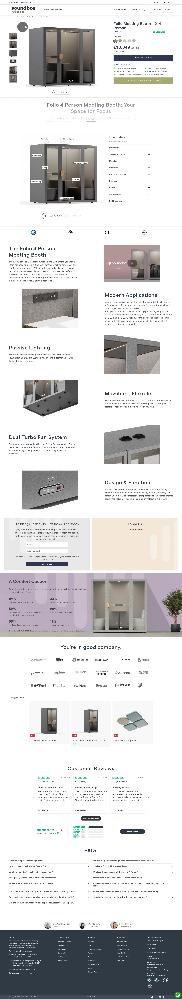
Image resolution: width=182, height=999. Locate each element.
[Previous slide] (33, 797)
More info (135, 10)
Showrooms (120, 10)
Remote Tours (93, 972)
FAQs (90, 945)
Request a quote (143, 58)
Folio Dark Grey (115, 41)
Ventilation (113, 168)
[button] (159, 32)
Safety (112, 188)
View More (91, 120)
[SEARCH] (145, 9)
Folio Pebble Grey (129, 41)
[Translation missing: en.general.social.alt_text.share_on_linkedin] (156, 997)
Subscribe (47, 564)
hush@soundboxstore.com (23, 969)
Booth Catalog (63, 960)
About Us (91, 941)
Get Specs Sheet (64, 957)
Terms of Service (123, 949)
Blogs (90, 968)
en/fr (169, 2)
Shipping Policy (122, 945)
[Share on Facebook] (164, 997)
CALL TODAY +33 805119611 (20, 2)
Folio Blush (134, 41)
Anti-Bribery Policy (124, 957)
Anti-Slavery (121, 960)
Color (117, 36)
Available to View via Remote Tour (143, 80)
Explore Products (53, 10)
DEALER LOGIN (155, 2)
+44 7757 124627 (21, 973)
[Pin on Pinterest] (160, 997)
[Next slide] (148, 797)
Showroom (91, 957)
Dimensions (114, 148)
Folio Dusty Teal (120, 41)
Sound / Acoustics (117, 154)
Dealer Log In (63, 945)
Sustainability (115, 194)
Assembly (91, 960)
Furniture (113, 181)
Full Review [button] (43, 810)
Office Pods (20, 17)
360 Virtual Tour (93, 964)
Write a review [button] (132, 831)
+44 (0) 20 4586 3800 (24, 965)
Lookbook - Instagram (95, 949)
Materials (113, 161)
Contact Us (62, 953)
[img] (44, 777)
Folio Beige (125, 41)
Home (11, 17)
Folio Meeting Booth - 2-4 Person (40, 17)
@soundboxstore (135, 529)
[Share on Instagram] (152, 997)
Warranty (91, 953)
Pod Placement (115, 201)
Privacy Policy (47, 559)
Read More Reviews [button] (91, 818)
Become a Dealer (64, 941)
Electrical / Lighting (117, 174)
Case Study (62, 949)
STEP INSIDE (60, 92)
